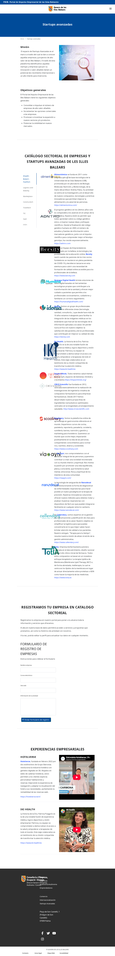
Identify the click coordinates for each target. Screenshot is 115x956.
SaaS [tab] (25, 219)
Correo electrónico (26, 675)
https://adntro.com (62, 243)
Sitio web (23, 686)
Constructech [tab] (28, 202)
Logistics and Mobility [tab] (28, 189)
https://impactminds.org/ (75, 380)
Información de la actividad (29, 696)
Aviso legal (38, 953)
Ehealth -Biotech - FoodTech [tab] (26, 179)
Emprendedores (46, 888)
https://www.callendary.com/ (66, 542)
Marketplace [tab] (27, 196)
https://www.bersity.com (64, 275)
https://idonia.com (62, 337)
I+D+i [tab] (25, 225)
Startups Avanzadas (47, 903)
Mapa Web (51, 953)
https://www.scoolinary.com (66, 449)
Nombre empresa (26, 665)
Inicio (22, 39)
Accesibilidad (64, 953)
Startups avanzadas (33, 39)
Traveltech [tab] (27, 208)
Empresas (43, 881)
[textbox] (38, 670)
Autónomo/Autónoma (48, 884)
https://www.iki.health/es (65, 369)
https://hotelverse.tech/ (30, 796)
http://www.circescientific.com (76, 409)
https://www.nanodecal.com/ (66, 510)
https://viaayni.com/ (62, 478)
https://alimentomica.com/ (65, 205)
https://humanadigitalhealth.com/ (68, 301)
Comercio (43, 896)
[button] (36, 720)
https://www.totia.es (63, 577)
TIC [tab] (24, 213)
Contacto (25, 953)
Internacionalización (47, 900)
